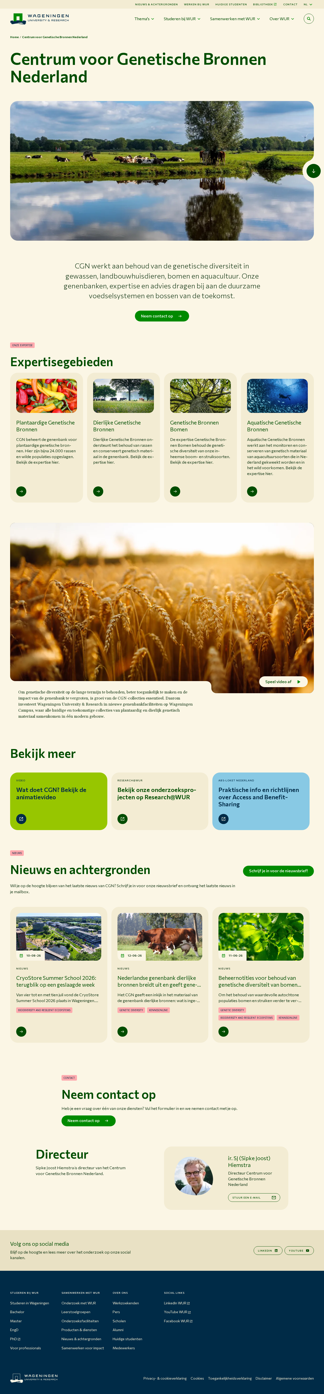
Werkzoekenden (126, 1303)
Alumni (118, 1330)
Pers (116, 1312)
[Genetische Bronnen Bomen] (175, 491)
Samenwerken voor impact (83, 1348)
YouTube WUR (175, 1312)
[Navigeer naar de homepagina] (39, 18)
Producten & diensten (79, 1330)
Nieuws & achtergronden (81, 1339)
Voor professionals (25, 1348)
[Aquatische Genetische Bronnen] (252, 491)
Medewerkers (124, 1348)
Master (16, 1321)
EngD (14, 1330)
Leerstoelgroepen (76, 1312)
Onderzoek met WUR (79, 1303)
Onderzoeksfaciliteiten (80, 1321)
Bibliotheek (263, 4)
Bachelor (17, 1312)
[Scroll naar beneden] (314, 171)
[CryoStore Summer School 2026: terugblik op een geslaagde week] (21, 1032)
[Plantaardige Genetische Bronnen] (21, 491)
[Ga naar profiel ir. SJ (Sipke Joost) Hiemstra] (193, 1176)
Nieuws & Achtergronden (156, 4)
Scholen (119, 1321)
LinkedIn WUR (175, 1303)
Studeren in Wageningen (29, 1303)
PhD (13, 1339)
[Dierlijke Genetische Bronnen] (98, 491)
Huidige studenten (231, 4)
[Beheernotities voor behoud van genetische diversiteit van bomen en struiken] (223, 1032)
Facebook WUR (176, 1321)
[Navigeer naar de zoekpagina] (309, 19)
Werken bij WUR (196, 4)
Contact (290, 4)
